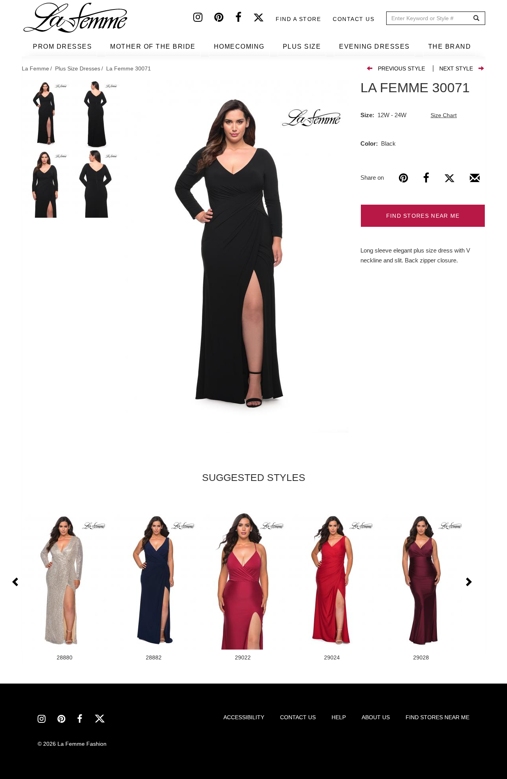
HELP (339, 717)
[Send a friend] (475, 181)
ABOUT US (376, 717)
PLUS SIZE (302, 46)
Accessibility (243, 717)
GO (476, 18)
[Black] (237, 256)
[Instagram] (203, 19)
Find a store (298, 19)
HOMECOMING (239, 46)
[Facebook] (244, 19)
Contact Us (353, 19)
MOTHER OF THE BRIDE (153, 46)
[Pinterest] (224, 19)
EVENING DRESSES (374, 46)
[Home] (76, 18)
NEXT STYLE (456, 68)
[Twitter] (264, 19)
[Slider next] (468, 582)
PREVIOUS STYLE (401, 68)
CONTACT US (298, 717)
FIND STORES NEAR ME (423, 216)
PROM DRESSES (62, 46)
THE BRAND (449, 46)
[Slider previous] (16, 582)
